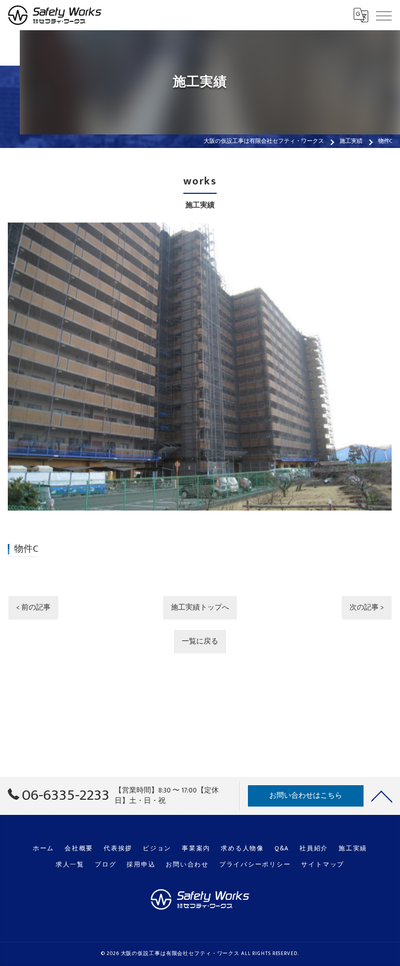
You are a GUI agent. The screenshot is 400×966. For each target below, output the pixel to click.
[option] (200, 366)
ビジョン (157, 848)
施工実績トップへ (200, 607)
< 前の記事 (33, 607)
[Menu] (383, 15)
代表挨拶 (118, 848)
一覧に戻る (200, 641)
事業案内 (196, 848)
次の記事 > (366, 607)
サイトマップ (322, 865)
